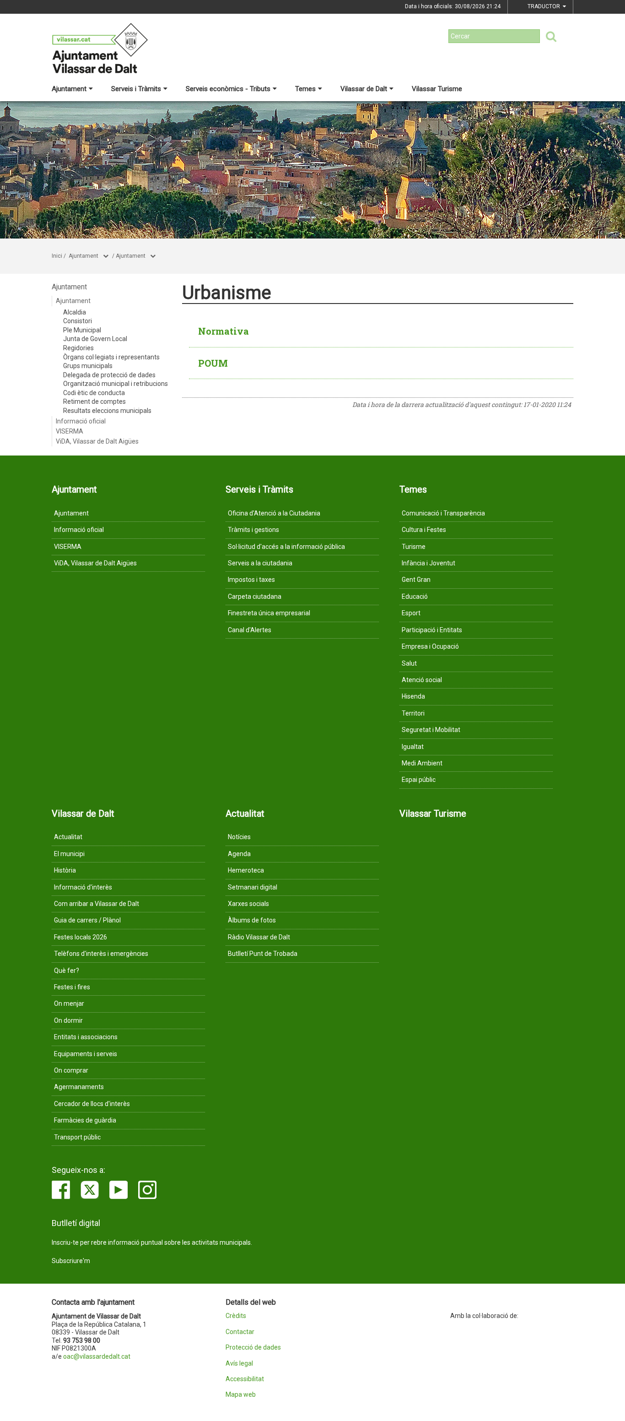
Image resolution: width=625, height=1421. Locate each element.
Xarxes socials (248, 903)
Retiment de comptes (94, 401)
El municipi (69, 853)
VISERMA (69, 431)
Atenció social (422, 679)
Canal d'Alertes (249, 630)
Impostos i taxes (251, 579)
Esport (411, 613)
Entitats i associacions (86, 1037)
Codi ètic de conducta (94, 392)
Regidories (78, 348)
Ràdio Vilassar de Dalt (259, 937)
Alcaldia (74, 312)
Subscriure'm (71, 1260)
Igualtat (413, 746)
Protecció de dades (253, 1347)
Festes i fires (72, 987)
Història (65, 870)
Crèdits (236, 1316)
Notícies (239, 837)
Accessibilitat (245, 1379)
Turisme (414, 546)
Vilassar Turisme (437, 89)
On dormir (68, 1020)
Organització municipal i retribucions (115, 383)
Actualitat (68, 837)
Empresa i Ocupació (430, 646)
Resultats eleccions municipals (107, 410)
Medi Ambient (422, 763)
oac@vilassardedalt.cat (96, 1356)
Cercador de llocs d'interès (92, 1103)
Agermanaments (79, 1086)
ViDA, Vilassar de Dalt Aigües (97, 441)
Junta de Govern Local (95, 338)
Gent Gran (416, 579)
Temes (305, 89)
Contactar (240, 1332)
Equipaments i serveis (85, 1054)
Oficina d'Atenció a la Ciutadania (274, 513)
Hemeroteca (246, 870)
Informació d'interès (83, 887)
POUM (213, 363)
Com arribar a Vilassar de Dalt (96, 903)
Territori (413, 713)
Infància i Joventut (428, 563)
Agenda (239, 853)
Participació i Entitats (432, 630)
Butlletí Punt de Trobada (262, 953)
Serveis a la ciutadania (260, 563)
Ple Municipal (82, 330)
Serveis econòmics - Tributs (228, 89)
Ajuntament (69, 89)
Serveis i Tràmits (136, 89)
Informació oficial (81, 421)
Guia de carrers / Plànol (87, 920)
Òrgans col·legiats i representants (111, 357)
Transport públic (77, 1137)
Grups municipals (88, 365)
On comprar (71, 1070)
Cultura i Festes (424, 529)
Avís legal (239, 1363)
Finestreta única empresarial (269, 613)
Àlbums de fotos (252, 920)
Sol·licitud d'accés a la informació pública (286, 546)
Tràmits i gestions (253, 529)
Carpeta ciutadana (254, 596)
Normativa (223, 331)
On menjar (69, 1003)
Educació (415, 596)
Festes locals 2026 (80, 937)
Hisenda (413, 696)
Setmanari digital (252, 887)
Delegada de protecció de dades (109, 375)
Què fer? (66, 970)
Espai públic (419, 779)
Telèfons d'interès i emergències (101, 953)
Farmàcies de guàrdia (85, 1120)
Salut (409, 663)
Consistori (77, 321)
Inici (57, 256)
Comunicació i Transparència (443, 513)
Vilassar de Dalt (363, 89)
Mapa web (241, 1394)
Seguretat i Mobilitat (431, 729)
